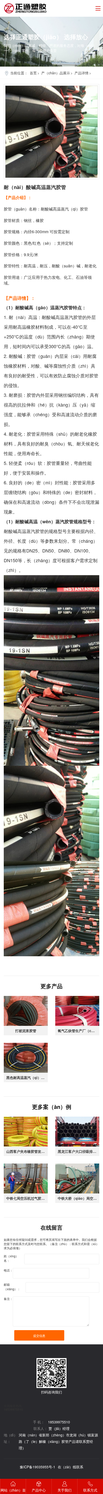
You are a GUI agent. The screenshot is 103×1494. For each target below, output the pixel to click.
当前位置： (19, 72)
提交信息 (39, 1335)
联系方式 (90, 1490)
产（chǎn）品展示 (55, 72)
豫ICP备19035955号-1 (37, 1467)
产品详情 (81, 72)
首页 (33, 72)
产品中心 (39, 1490)
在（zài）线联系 (70, 1467)
